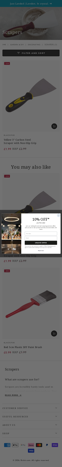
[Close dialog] (58, 215)
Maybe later (41, 250)
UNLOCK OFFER (41, 243)
